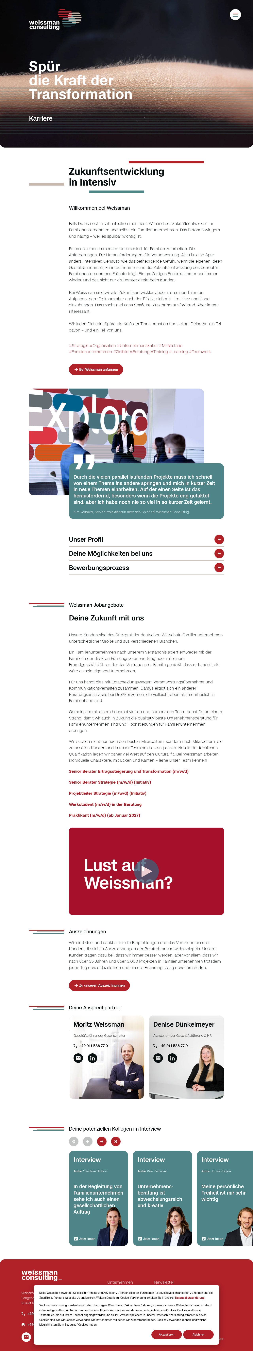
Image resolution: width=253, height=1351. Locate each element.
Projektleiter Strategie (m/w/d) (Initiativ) (107, 793)
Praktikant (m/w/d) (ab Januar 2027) (104, 815)
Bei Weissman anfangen (98, 369)
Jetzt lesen (87, 1238)
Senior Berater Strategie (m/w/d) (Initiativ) (110, 782)
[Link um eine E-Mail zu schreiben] (78, 1058)
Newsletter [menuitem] (164, 1282)
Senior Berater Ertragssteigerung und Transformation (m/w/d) (129, 771)
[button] (102, 1141)
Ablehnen (199, 1334)
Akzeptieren (166, 1334)
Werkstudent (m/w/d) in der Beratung (105, 804)
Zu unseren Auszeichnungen (102, 985)
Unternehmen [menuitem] (120, 1282)
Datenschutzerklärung (190, 1297)
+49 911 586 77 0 (93, 1046)
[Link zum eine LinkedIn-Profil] (92, 1058)
